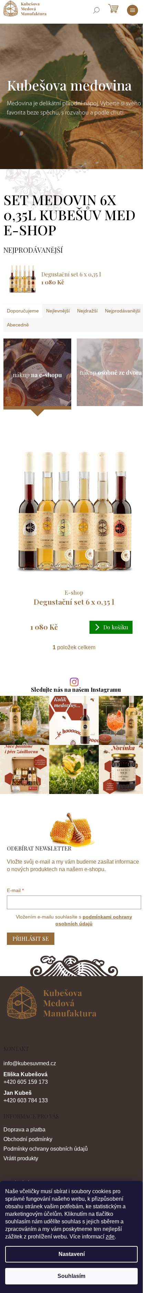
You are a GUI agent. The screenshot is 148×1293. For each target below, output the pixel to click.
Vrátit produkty (20, 1158)
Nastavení (72, 1254)
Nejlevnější (58, 310)
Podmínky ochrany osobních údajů (45, 1149)
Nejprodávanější (122, 310)
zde (110, 1236)
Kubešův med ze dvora (111, 372)
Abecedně (18, 325)
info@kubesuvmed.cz (29, 1063)
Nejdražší (87, 310)
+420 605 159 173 (25, 1082)
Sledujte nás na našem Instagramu (76, 689)
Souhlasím (71, 1276)
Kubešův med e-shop (37, 374)
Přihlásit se (30, 938)
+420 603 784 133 (25, 1100)
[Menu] (132, 10)
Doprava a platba (24, 1129)
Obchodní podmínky (27, 1139)
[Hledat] (96, 10)
